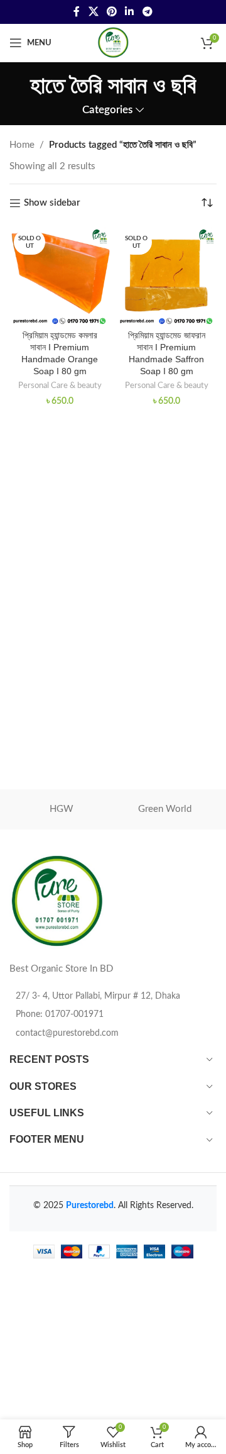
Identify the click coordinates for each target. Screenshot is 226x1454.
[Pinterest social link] (111, 11)
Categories (107, 110)
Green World (164, 809)
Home (22, 145)
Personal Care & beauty (60, 385)
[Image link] (56, 901)
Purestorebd (90, 1205)
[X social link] (93, 11)
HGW (61, 809)
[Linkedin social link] (129, 11)
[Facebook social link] (77, 11)
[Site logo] (113, 42)
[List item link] (113, 1014)
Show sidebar (52, 203)
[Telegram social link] (147, 11)
